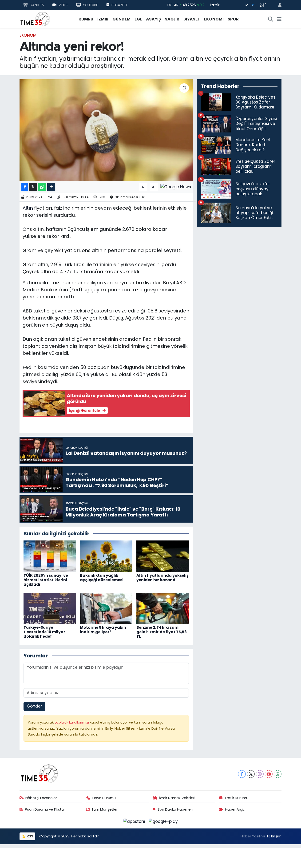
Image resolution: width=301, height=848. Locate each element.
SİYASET (191, 19)
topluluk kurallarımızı (72, 722)
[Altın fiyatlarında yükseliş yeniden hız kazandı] (162, 556)
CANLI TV (36, 4)
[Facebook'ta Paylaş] (24, 187)
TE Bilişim (273, 836)
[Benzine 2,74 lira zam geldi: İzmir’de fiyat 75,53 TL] (162, 608)
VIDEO (63, 4)
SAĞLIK (172, 19)
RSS (29, 836)
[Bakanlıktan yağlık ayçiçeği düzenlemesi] (106, 556)
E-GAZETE (119, 4)
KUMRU (86, 19)
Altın (28, 208)
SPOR (233, 19)
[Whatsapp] (277, 774)
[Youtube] (269, 774)
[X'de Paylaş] (33, 187)
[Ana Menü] (279, 19)
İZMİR (102, 19)
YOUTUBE (90, 4)
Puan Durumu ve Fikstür (45, 809)
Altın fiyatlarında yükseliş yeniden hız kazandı (162, 578)
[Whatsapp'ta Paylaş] (42, 187)
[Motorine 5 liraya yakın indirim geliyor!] (106, 608)
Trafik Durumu (236, 797)
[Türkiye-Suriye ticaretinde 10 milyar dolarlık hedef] (50, 608)
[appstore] (135, 821)
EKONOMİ (214, 19)
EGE (138, 19)
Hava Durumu (104, 797)
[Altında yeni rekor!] (106, 130)
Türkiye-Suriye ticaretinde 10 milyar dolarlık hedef (44, 632)
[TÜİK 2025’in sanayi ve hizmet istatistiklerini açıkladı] (50, 556)
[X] (251, 774)
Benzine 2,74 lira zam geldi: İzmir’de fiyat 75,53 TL (161, 632)
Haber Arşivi (235, 809)
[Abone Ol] (175, 186)
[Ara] (270, 19)
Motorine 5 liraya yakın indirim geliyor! (103, 630)
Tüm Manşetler (104, 809)
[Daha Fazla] (51, 187)
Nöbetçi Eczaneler (41, 797)
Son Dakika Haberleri (175, 809)
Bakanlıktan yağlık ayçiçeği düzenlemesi (101, 578)
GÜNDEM (121, 19)
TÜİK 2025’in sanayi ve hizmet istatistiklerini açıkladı (46, 580)
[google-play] (163, 821)
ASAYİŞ (153, 19)
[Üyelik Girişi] (277, 5)
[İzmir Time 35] (35, 19)
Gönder (34, 706)
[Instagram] (260, 774)
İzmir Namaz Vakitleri (177, 797)
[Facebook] (242, 774)
